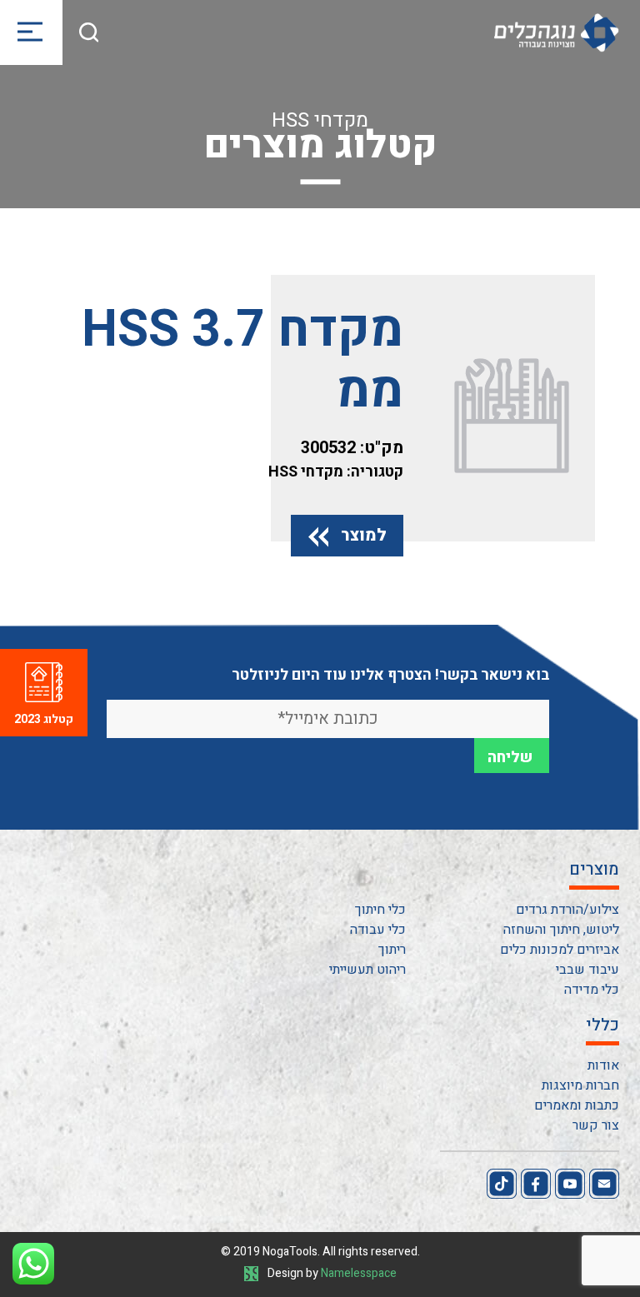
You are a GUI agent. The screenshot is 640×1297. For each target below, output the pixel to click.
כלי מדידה (591, 990)
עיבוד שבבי (587, 970)
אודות (603, 1065)
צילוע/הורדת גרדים (567, 910)
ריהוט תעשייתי (367, 970)
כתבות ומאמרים (576, 1105)
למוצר (364, 535)
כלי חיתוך (380, 910)
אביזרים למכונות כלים (559, 950)
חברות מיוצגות (580, 1085)
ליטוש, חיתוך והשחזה (561, 930)
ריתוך (392, 950)
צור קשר (595, 1125)
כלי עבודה (378, 930)
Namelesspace (359, 1273)
